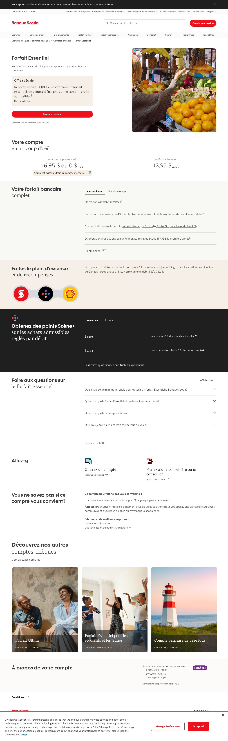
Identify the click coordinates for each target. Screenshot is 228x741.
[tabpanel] (151, 226)
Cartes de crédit (36, 34)
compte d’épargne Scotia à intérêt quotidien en (152, 226)
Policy (24, 734)
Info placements (61, 34)
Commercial (98, 11)
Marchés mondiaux (115, 11)
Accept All (198, 726)
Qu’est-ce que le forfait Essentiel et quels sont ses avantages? (122, 401)
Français (210, 11)
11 (203, 349)
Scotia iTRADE (158, 238)
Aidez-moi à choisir (95, 523)
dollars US (189, 226)
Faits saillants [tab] (94, 191)
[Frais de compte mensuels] (89, 172)
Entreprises (84, 11)
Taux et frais (208, 34)
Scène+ (168, 34)
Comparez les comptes (26, 559)
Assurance (133, 34)
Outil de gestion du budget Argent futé (106, 527)
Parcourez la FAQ (94, 442)
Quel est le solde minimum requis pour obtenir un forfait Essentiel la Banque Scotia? (136, 389)
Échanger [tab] (110, 319)
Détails (111, 4)
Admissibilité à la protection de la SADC (160, 683)
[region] (114, 726)
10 (195, 335)
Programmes (188, 34)
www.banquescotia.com (144, 511)
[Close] (223, 715)
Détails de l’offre (24, 101)
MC (103, 250)
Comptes (16, 34)
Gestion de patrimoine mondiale (141, 11)
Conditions (18, 697)
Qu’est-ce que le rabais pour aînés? (106, 413)
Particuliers (71, 11)
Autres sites (198, 11)
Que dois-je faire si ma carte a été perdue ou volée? (116, 425)
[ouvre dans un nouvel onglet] (199, 670)
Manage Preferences (168, 726)
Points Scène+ (93, 251)
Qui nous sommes (167, 11)
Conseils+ (151, 34)
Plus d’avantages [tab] (117, 191)
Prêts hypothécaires (109, 34)
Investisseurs (184, 11)
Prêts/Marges (84, 34)
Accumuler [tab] (93, 319)
